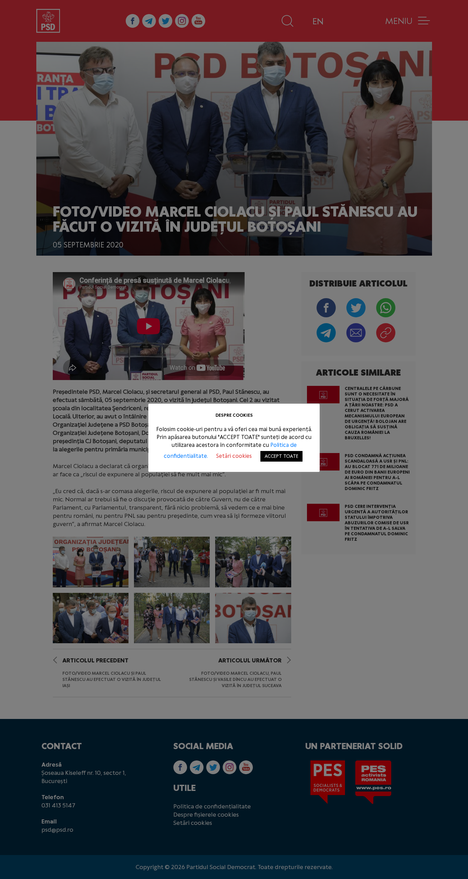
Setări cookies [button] (234, 456)
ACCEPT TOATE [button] (281, 456)
